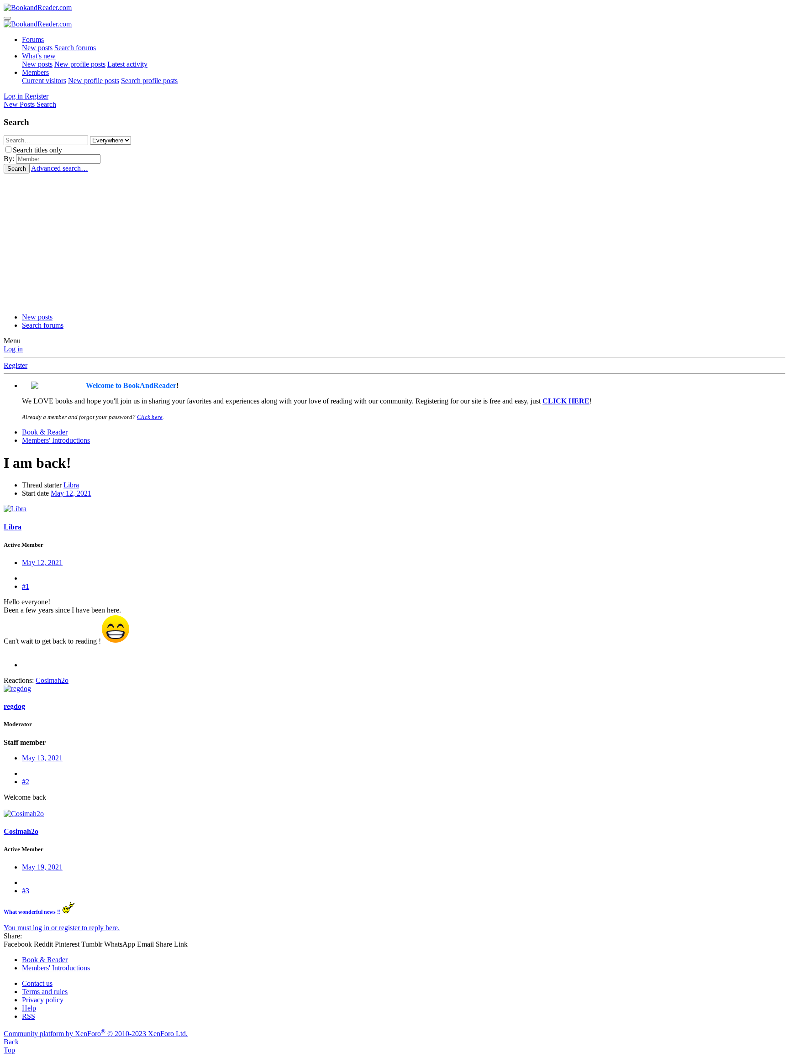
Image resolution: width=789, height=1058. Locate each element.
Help (29, 1008)
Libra (71, 485)
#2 (25, 782)
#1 (25, 586)
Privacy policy (42, 1000)
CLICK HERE (565, 401)
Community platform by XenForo (96, 1033)
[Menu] (7, 18)
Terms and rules (45, 991)
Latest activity (127, 64)
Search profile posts (149, 80)
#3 (25, 891)
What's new (39, 56)
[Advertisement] (394, 242)
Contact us (37, 983)
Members (35, 72)
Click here (150, 417)
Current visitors (44, 80)
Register (15, 365)
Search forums (75, 48)
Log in (13, 349)
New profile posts (79, 64)
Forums (33, 39)
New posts (37, 48)
